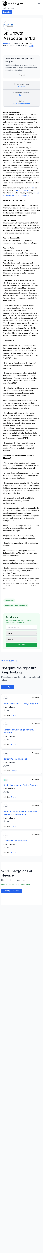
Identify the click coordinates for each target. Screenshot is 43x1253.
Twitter (26, 190)
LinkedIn (17, 190)
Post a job (7, 12)
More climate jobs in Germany (16, 605)
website (31, 188)
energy (31, 46)
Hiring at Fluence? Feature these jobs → (15, 884)
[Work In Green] (13, 3)
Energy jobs (9, 600)
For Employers (8, 8)
